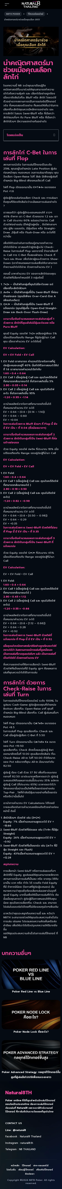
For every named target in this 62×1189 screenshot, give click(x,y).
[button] (54, 135)
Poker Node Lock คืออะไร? (31, 1032)
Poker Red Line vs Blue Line (31, 992)
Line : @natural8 (15, 1130)
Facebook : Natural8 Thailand (23, 1136)
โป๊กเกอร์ (26, 1165)
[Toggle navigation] (7, 4)
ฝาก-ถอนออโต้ (40, 1165)
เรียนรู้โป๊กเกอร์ (26, 1169)
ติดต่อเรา (29, 1173)
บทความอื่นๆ (16, 953)
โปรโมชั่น (11, 1169)
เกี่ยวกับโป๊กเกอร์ (44, 1169)
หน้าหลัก (15, 1165)
